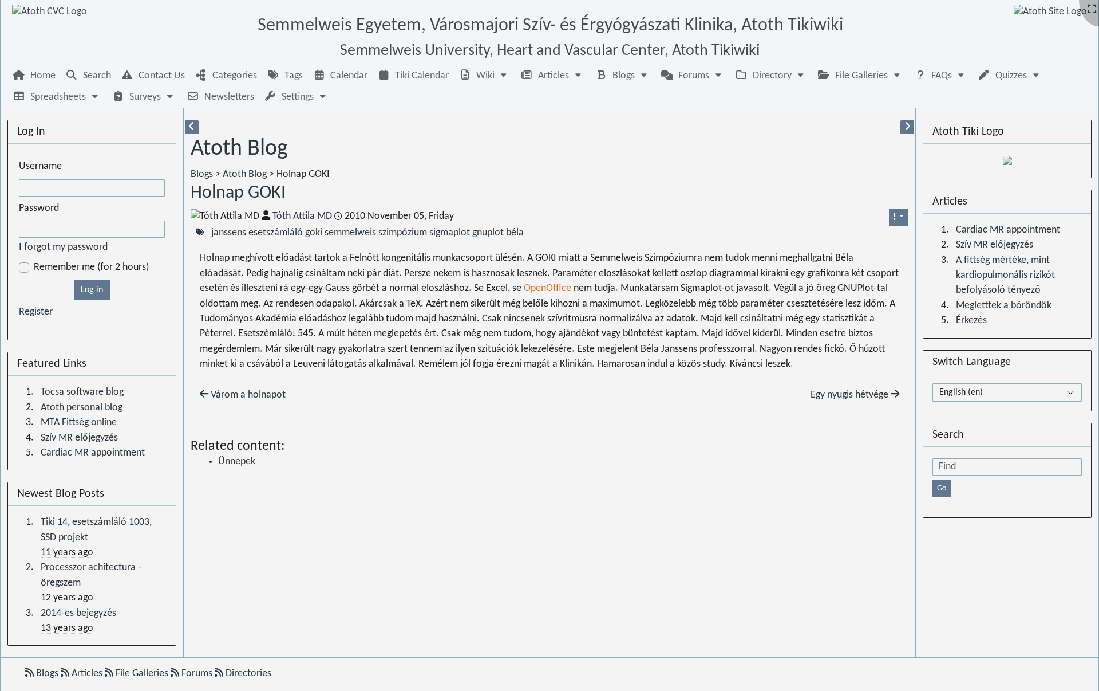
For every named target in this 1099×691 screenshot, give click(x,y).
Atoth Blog (239, 149)
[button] (484, 76)
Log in (92, 290)
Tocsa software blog (82, 392)
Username (40, 166)
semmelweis (350, 233)
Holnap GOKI (238, 193)
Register (36, 312)
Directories (247, 673)
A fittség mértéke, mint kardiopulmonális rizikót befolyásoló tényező (1005, 276)
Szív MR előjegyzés (79, 438)
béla (515, 233)
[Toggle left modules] (192, 127)
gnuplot (488, 233)
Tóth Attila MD (302, 216)
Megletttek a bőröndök (1003, 306)
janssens (228, 233)
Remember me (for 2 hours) (91, 267)
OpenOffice (547, 288)
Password (39, 208)
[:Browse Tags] (200, 233)
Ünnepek (236, 461)
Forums (197, 673)
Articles (87, 673)
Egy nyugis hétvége (851, 395)
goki (313, 233)
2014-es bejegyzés (78, 613)
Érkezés (971, 320)
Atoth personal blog (81, 408)
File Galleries (142, 673)
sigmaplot (449, 233)
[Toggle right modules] (907, 127)
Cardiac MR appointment (93, 453)
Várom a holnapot (247, 395)
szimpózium (402, 233)
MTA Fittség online (79, 422)
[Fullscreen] (1092, 10)
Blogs (202, 174)
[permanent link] (296, 195)
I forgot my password (63, 247)
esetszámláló (275, 233)
